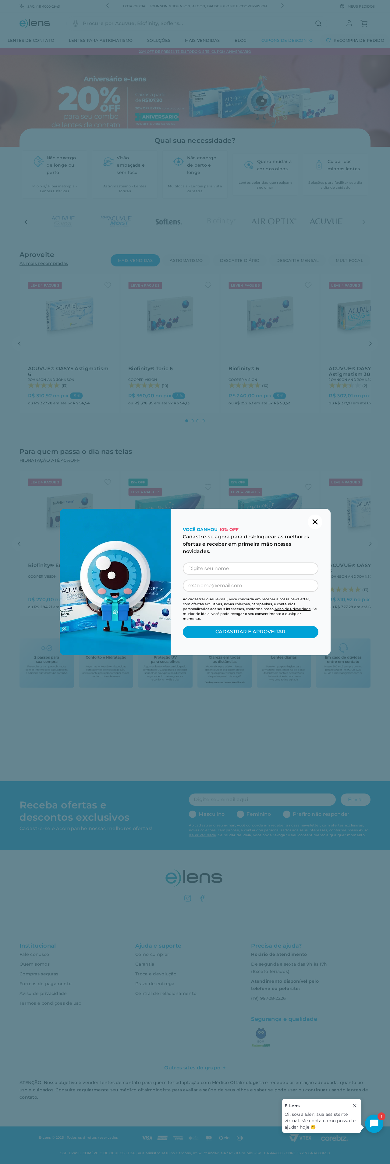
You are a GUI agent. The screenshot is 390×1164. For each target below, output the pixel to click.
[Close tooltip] (354, 1105)
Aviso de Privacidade (293, 609)
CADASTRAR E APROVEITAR (250, 631)
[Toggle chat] (374, 1124)
